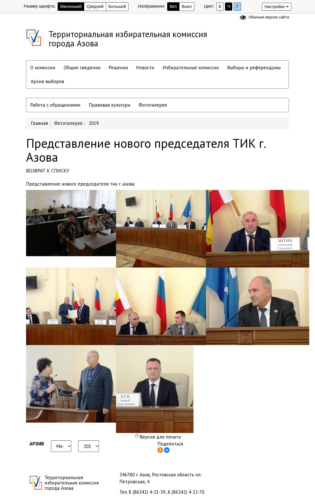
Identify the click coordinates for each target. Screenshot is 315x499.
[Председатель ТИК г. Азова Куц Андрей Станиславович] (154, 388)
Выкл (187, 6)
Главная (39, 123)
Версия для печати (160, 437)
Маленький (71, 6)
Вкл (173, 6)
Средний (95, 6)
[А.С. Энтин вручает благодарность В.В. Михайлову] (77, 306)
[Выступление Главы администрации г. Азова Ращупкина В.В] (167, 306)
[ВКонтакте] (166, 450)
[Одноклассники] (160, 450)
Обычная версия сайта (269, 17)
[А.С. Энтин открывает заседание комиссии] (257, 228)
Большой (117, 6)
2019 (94, 123)
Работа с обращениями (55, 105)
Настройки (274, 6)
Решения (118, 67)
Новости (145, 67)
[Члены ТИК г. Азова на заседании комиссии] (77, 222)
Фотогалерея (153, 105)
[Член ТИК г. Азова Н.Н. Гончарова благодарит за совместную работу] (77, 383)
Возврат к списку (47, 171)
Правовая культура (109, 105)
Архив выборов (47, 81)
